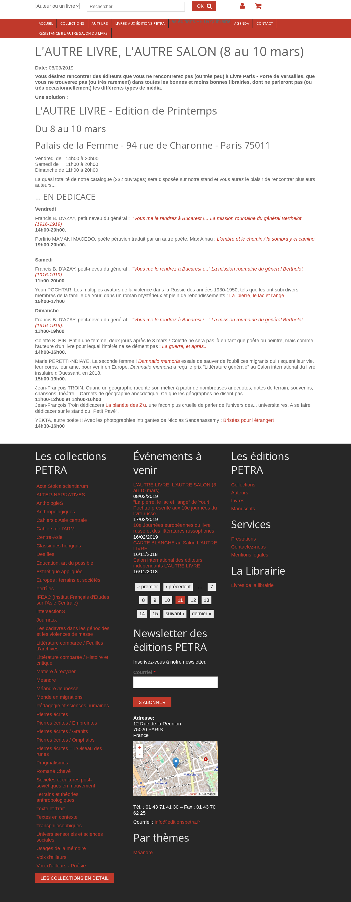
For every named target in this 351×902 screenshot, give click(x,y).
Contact (264, 23)
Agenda (241, 23)
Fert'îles (45, 588)
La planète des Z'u (126, 405)
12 (193, 600)
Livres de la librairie (252, 585)
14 (142, 613)
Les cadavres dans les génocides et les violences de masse (72, 631)
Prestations (243, 539)
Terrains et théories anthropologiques (57, 797)
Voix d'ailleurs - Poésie (61, 865)
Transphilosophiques (59, 825)
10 (167, 600)
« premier (147, 586)
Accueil (46, 23)
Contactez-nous (248, 547)
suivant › (175, 613)
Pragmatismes (52, 762)
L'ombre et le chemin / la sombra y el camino (266, 239)
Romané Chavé (53, 771)
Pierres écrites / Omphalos (65, 740)
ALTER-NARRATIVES (60, 494)
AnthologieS (49, 503)
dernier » (201, 613)
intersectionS (50, 611)
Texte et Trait (50, 808)
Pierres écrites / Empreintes (66, 723)
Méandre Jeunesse (57, 688)
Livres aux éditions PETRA (140, 23)
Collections (72, 23)
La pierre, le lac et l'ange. (257, 295)
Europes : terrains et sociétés (68, 580)
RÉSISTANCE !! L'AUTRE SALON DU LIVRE (73, 33)
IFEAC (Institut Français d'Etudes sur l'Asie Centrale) (72, 600)
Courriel (144, 672)
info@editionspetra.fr (177, 822)
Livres (237, 500)
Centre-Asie (49, 537)
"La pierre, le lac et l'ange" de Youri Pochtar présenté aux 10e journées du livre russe (175, 507)
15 (155, 613)
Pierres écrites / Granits (62, 731)
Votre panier (255, 7)
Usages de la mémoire (61, 848)
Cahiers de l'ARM (55, 528)
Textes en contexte (57, 817)
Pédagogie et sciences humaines (72, 705)
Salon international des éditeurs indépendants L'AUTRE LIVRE (167, 563)
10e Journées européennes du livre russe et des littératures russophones (173, 528)
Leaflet (192, 793)
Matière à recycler (56, 671)
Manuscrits (243, 508)
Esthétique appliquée (59, 571)
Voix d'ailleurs (51, 857)
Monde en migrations (59, 697)
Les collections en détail (75, 878)
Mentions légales (249, 555)
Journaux (46, 620)
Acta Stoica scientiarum (62, 486)
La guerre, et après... (185, 346)
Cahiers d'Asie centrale (61, 520)
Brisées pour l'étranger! (248, 420)
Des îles (45, 554)
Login (239, 7)
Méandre (46, 680)
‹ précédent (178, 586)
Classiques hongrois (58, 546)
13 (206, 600)
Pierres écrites (52, 714)
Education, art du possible (64, 563)
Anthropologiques (55, 511)
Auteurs (100, 23)
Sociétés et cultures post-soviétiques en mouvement (65, 782)
